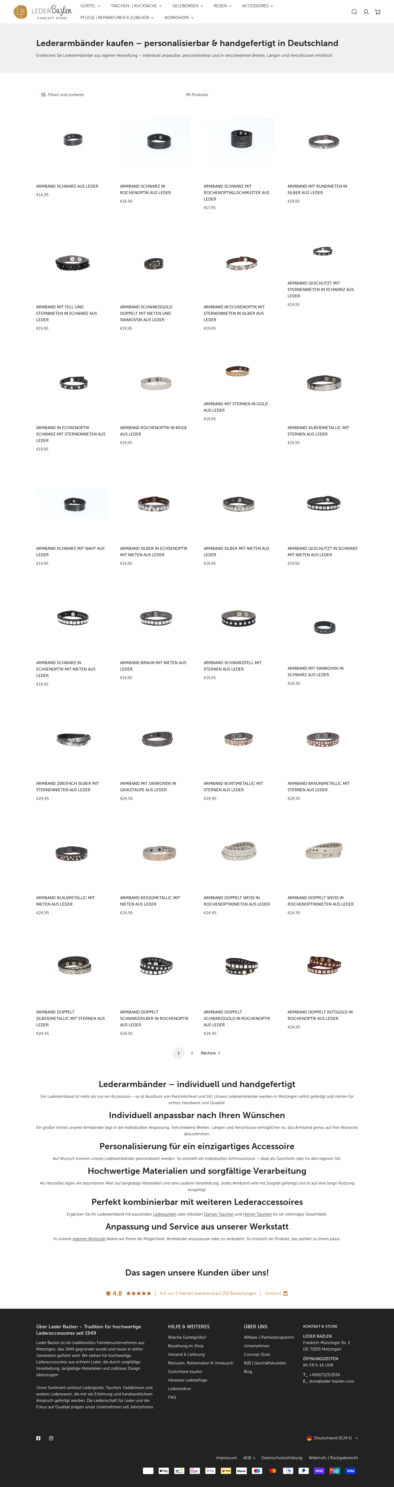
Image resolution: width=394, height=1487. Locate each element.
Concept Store (257, 1354)
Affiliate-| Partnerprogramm (269, 1337)
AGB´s (249, 1457)
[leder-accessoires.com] (42, 12)
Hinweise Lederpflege (187, 1380)
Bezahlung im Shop (186, 1346)
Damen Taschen (219, 1214)
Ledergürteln (164, 1214)
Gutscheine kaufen (185, 1371)
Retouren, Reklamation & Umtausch (200, 1363)
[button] (378, 12)
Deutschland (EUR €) (333, 1438)
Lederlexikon (179, 1388)
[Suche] (354, 12)
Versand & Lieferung (186, 1354)
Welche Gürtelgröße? (187, 1337)
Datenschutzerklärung (282, 1457)
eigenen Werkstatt (89, 1238)
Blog (248, 1371)
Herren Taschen (257, 1214)
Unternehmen (256, 1346)
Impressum (226, 1457)
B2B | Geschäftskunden (265, 1363)
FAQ (172, 1397)
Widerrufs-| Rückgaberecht (333, 1457)
